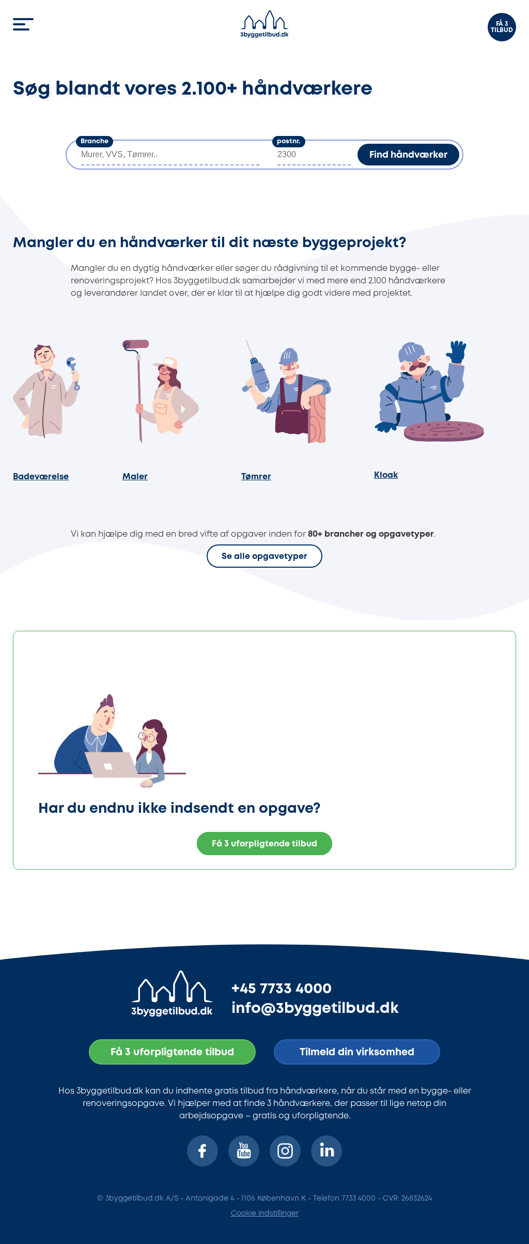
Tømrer (256, 477)
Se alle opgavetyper (264, 557)
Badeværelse (41, 477)
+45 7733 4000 (281, 989)
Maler (135, 477)
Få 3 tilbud (502, 27)
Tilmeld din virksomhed (357, 1052)
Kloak (386, 475)
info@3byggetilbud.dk (315, 1008)
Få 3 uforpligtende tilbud (264, 844)
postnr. (289, 141)
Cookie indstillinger (265, 1213)
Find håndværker (408, 155)
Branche (94, 141)
